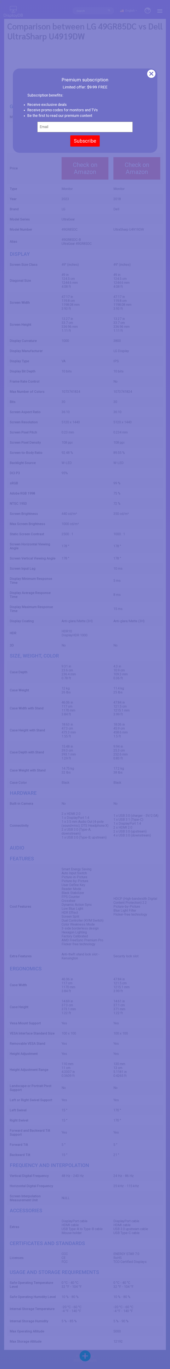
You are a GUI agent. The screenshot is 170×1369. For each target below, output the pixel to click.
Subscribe (85, 141)
